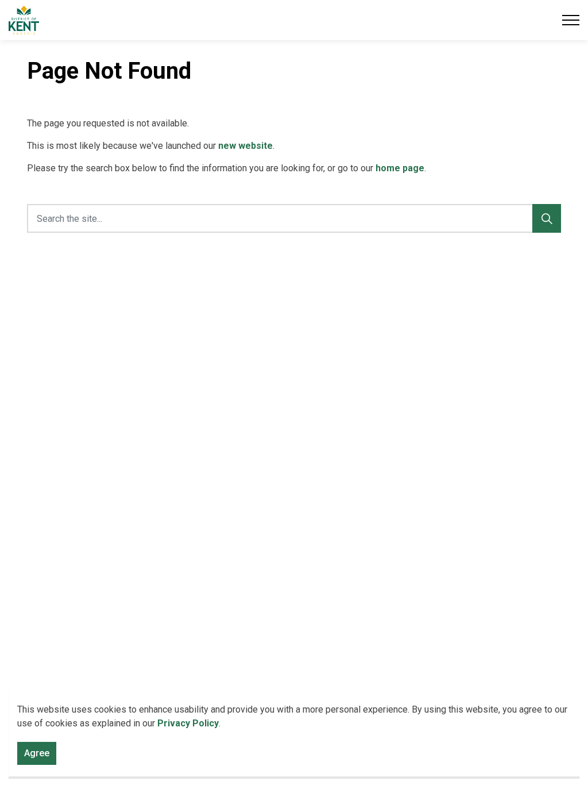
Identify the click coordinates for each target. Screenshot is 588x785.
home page (400, 168)
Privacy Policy (188, 723)
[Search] (546, 218)
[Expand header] (571, 20)
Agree (36, 753)
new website (245, 145)
